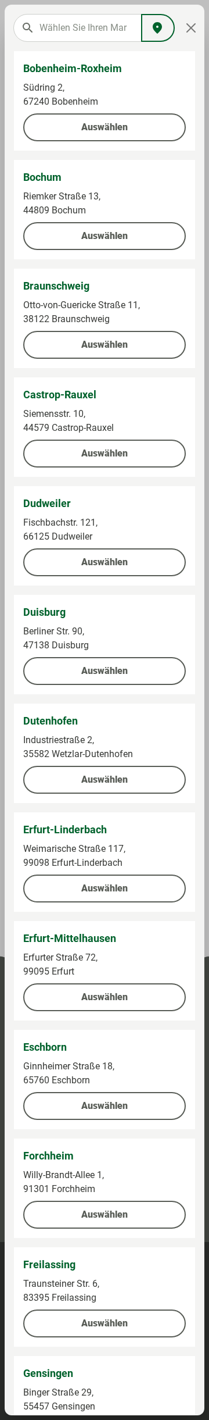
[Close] (191, 27)
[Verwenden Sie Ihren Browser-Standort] (158, 28)
